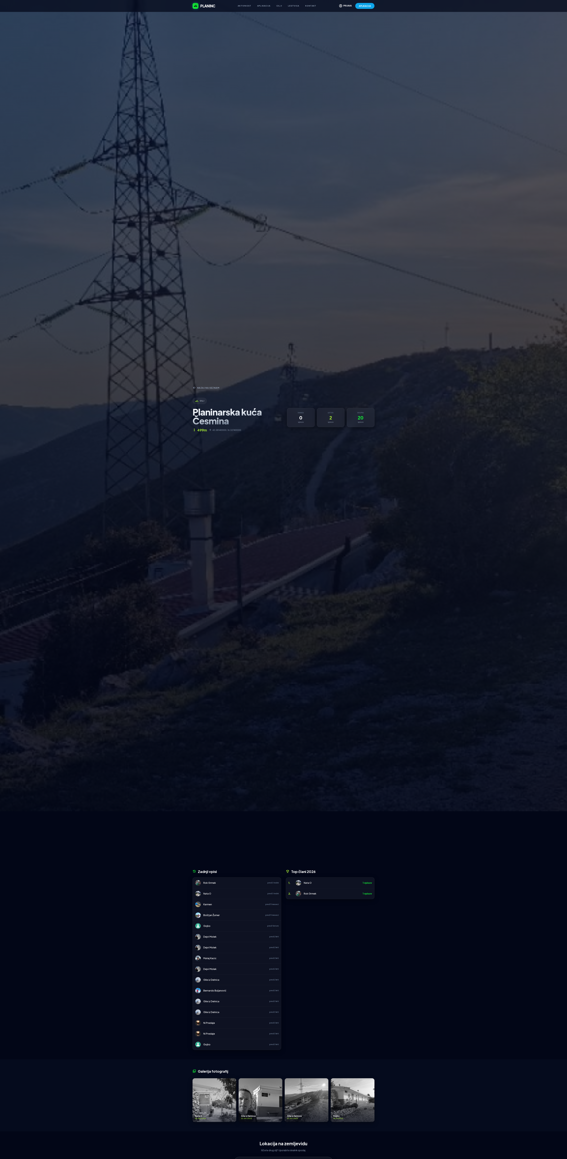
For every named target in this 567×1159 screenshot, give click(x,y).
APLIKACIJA (365, 6)
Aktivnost (244, 6)
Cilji (279, 6)
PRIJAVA (345, 6)
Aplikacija (264, 6)
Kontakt (310, 6)
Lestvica (293, 6)
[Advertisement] (283, 841)
